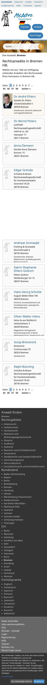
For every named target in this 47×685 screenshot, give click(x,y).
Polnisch (8, 593)
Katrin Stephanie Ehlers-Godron (25, 269)
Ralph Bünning (24, 367)
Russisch (8, 610)
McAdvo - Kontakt (10, 630)
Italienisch (9, 613)
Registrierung (8, 637)
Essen (7, 566)
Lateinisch (9, 600)
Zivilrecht (8, 446)
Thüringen (9, 523)
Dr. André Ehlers (25, 96)
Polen (18, 5)
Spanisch (8, 590)
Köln (6, 543)
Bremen (8, 487)
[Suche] (41, 46)
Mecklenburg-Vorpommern (18, 496)
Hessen (7, 493)
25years (5, 643)
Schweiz (28, 2)
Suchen (25, 26)
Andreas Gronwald (26, 243)
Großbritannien (7, 5)
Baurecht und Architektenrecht (20, 450)
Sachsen (8, 513)
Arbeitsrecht (10, 424)
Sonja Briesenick (25, 342)
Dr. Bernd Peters (25, 121)
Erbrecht (8, 440)
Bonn (6, 556)
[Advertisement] (23, 215)
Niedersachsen (11, 500)
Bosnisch (8, 597)
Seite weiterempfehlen (12, 624)
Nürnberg (9, 563)
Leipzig (7, 569)
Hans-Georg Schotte (28, 292)
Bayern (7, 477)
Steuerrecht (10, 453)
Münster (8, 576)
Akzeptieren (39, 681)
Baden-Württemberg (14, 474)
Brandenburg (10, 483)
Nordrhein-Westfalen (14, 503)
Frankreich (38, 2)
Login (4, 634)
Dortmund (9, 573)
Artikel (37, 26)
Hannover (9, 553)
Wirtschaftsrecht (12, 463)
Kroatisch (8, 606)
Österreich (18, 2)
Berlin (7, 480)
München (8, 533)
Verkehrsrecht (11, 427)
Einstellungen (7, 676)
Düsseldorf (9, 547)
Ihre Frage (35, 35)
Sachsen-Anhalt (12, 516)
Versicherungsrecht (14, 459)
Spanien (38, 5)
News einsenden (9, 621)
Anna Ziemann (24, 145)
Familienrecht (11, 430)
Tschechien (27, 5)
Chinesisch (9, 603)
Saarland (8, 509)
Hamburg (8, 490)
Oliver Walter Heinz (27, 316)
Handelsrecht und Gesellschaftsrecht (23, 456)
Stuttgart (8, 550)
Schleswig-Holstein (13, 519)
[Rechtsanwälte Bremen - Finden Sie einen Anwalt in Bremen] (23, 15)
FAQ (3, 627)
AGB (3, 640)
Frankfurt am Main (13, 540)
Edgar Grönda (23, 170)
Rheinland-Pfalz (12, 506)
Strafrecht (9, 443)
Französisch (10, 587)
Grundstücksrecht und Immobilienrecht (24, 466)
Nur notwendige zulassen (21, 681)
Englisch (8, 584)
